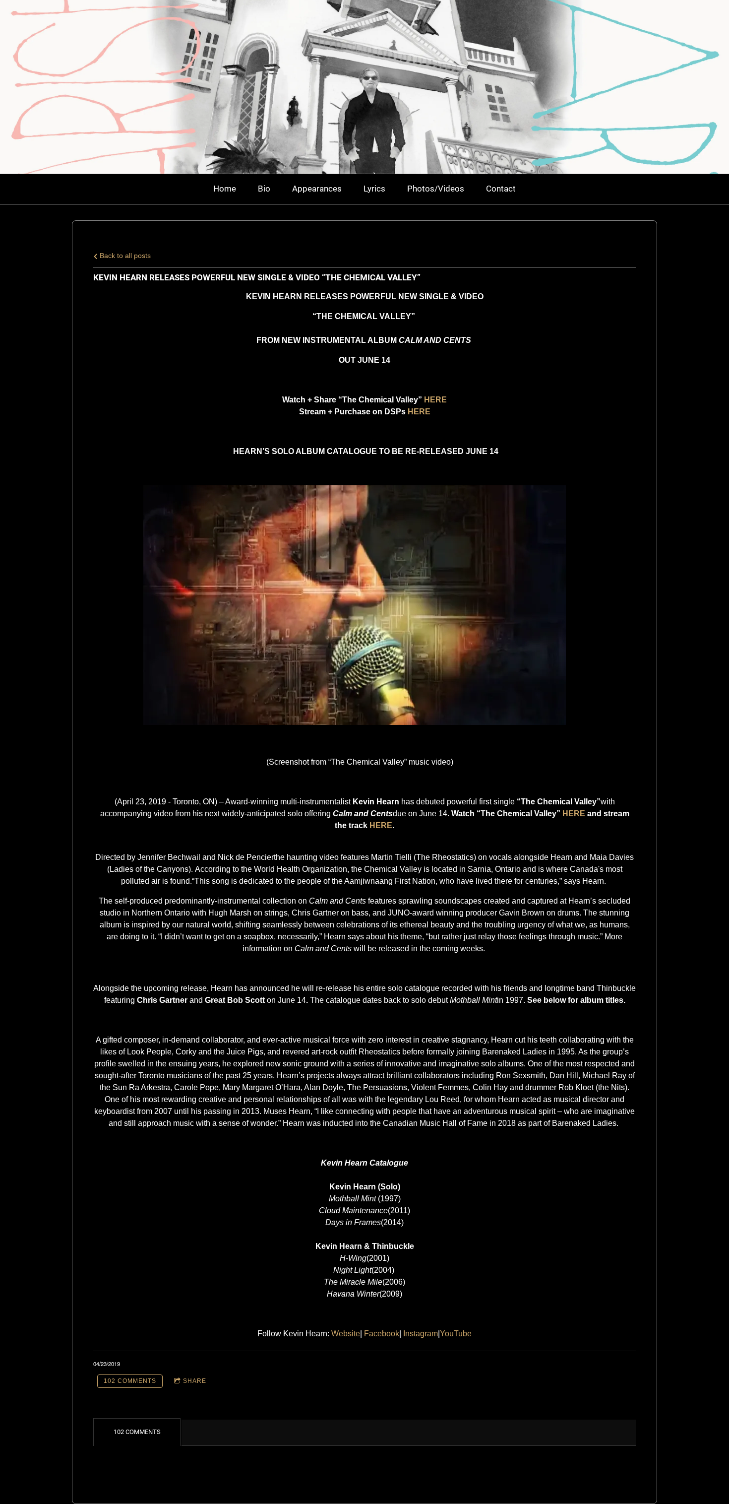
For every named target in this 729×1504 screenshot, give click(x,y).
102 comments (130, 1380)
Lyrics (374, 189)
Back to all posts (124, 256)
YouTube (456, 1333)
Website (345, 1333)
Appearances (317, 189)
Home (224, 189)
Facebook (381, 1333)
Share (194, 1380)
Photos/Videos (435, 189)
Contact (501, 189)
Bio (264, 189)
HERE (573, 813)
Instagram (420, 1333)
